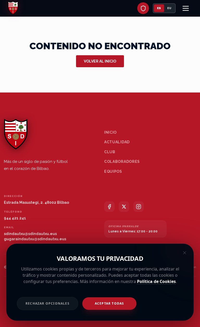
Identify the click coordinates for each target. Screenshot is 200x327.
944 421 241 (15, 218)
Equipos (113, 171)
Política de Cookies (156, 281)
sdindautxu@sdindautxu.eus (30, 234)
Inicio (110, 132)
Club (109, 152)
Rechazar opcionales (48, 303)
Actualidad (117, 142)
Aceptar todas (109, 303)
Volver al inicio (100, 61)
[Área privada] (143, 8)
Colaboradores (122, 161)
